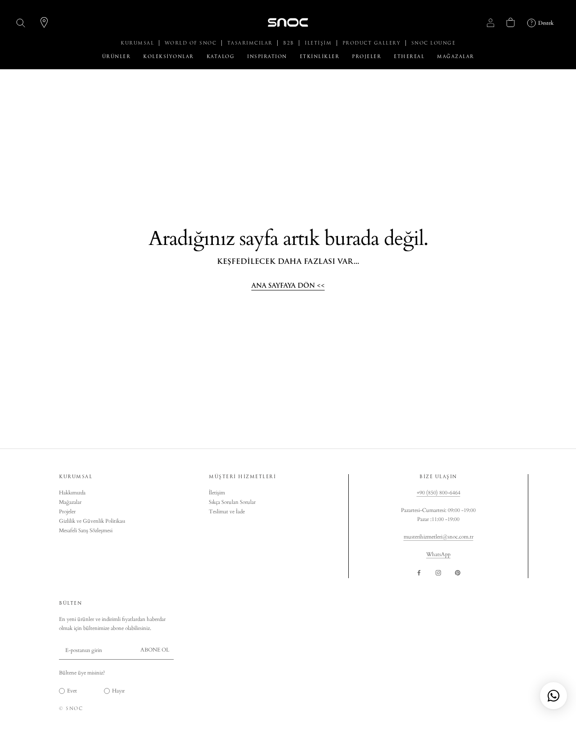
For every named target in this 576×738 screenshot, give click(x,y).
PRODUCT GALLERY (372, 43)
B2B (289, 43)
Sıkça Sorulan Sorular (232, 502)
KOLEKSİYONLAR (168, 57)
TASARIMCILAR (251, 43)
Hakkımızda (72, 492)
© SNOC (71, 709)
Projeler (67, 511)
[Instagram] (438, 572)
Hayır (118, 690)
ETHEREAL (409, 57)
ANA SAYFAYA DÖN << (288, 285)
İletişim (217, 492)
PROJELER (366, 57)
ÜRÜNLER (116, 57)
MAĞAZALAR (455, 57)
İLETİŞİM (319, 43)
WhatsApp (438, 554)
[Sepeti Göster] (510, 22)
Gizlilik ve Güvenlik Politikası (92, 521)
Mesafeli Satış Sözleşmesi (85, 530)
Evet (72, 690)
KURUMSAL (138, 43)
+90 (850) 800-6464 (438, 492)
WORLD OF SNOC (192, 43)
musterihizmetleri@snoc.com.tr (438, 536)
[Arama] (21, 22)
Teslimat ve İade (227, 511)
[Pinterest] (457, 572)
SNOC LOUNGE (433, 43)
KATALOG (221, 57)
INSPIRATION (267, 57)
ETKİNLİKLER (320, 57)
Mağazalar (70, 502)
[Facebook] (419, 572)
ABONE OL (154, 649)
